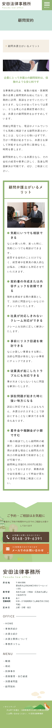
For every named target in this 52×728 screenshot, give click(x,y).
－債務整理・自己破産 (15, 676)
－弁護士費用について (15, 639)
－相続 (6, 666)
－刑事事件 (9, 671)
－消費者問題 (10, 681)
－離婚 (6, 661)
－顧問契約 (9, 686)
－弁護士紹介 (10, 634)
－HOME (8, 623)
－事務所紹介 (10, 628)
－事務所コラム (11, 644)
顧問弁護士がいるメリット (24, 46)
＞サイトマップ (9, 707)
